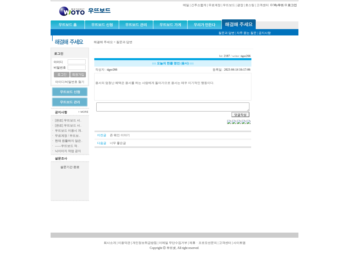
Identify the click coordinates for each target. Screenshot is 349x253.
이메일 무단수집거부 (173, 243)
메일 (186, 5)
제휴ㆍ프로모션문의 (203, 243)
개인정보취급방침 (144, 243)
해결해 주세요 (103, 42)
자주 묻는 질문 (247, 33)
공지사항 (265, 33)
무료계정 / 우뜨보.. (67, 135)
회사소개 (110, 243)
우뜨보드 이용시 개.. (69, 130)
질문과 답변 (226, 33)
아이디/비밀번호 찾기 (69, 82)
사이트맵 (239, 243)
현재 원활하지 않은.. (69, 141)
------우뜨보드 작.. (67, 146)
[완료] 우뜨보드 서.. (68, 120)
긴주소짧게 (198, 5)
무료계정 (214, 5)
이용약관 (124, 243)
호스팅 (249, 5)
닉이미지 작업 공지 (68, 151)
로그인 (292, 5)
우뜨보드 (229, 5)
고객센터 (263, 5)
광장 (240, 5)
